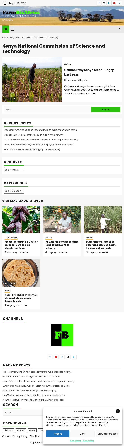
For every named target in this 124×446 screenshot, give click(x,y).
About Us (34, 436)
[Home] (5, 29)
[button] (117, 411)
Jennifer (25, 252)
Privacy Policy (75, 441)
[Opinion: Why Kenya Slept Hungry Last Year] (32, 79)
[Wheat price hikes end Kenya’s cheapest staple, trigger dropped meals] (21, 273)
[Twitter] (68, 357)
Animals (9, 430)
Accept (58, 433)
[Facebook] (50, 357)
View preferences (108, 433)
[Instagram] (62, 357)
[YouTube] (56, 357)
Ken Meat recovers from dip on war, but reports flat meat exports (34, 395)
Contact (6, 436)
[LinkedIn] (74, 357)
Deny (82, 433)
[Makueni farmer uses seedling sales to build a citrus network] (62, 219)
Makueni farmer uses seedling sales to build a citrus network (34, 135)
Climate (21, 430)
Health (7, 291)
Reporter (83, 80)
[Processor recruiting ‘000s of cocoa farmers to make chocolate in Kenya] (21, 219)
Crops (7, 238)
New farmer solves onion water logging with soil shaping (32, 149)
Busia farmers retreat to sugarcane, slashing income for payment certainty (41, 139)
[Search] (119, 29)
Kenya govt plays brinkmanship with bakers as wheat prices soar (33, 400)
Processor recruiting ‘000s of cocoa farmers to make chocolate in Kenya (40, 130)
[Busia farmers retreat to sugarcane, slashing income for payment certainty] (103, 219)
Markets (67, 64)
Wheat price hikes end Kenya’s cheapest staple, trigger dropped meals (38, 144)
